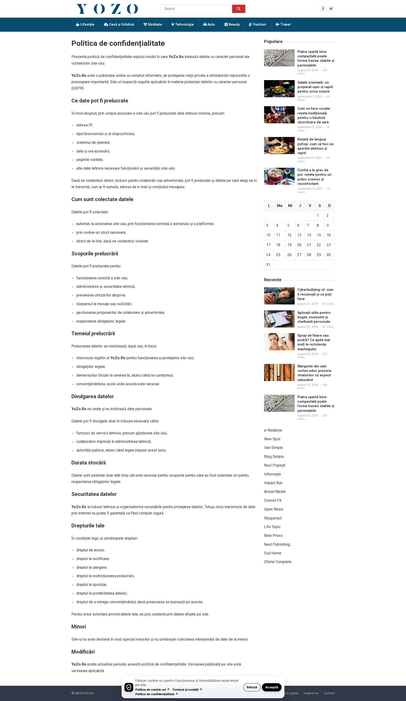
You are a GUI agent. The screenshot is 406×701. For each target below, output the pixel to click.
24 (268, 255)
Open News (273, 509)
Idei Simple (273, 447)
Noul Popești (274, 465)
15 (319, 235)
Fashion (259, 25)
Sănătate (154, 25)
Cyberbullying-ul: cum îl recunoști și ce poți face (315, 294)
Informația (272, 474)
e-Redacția (273, 430)
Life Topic (272, 527)
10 (268, 235)
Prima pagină (289, 693)
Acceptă (271, 687)
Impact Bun (273, 483)
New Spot (272, 439)
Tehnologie (184, 25)
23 (329, 245)
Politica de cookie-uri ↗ (152, 689)
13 (299, 235)
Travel (285, 25)
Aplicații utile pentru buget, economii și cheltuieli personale (314, 317)
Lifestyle (86, 25)
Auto (211, 25)
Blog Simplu (274, 456)
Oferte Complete (278, 562)
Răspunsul (272, 518)
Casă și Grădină (121, 25)
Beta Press (273, 535)
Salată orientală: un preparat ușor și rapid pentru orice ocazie (315, 87)
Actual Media (274, 491)
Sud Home (272, 553)
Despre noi (311, 693)
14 (309, 235)
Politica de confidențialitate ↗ (156, 694)
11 (278, 235)
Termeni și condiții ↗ (187, 689)
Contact (329, 693)
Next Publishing (277, 544)
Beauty (234, 25)
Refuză (252, 687)
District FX (272, 500)
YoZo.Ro (88, 693)
